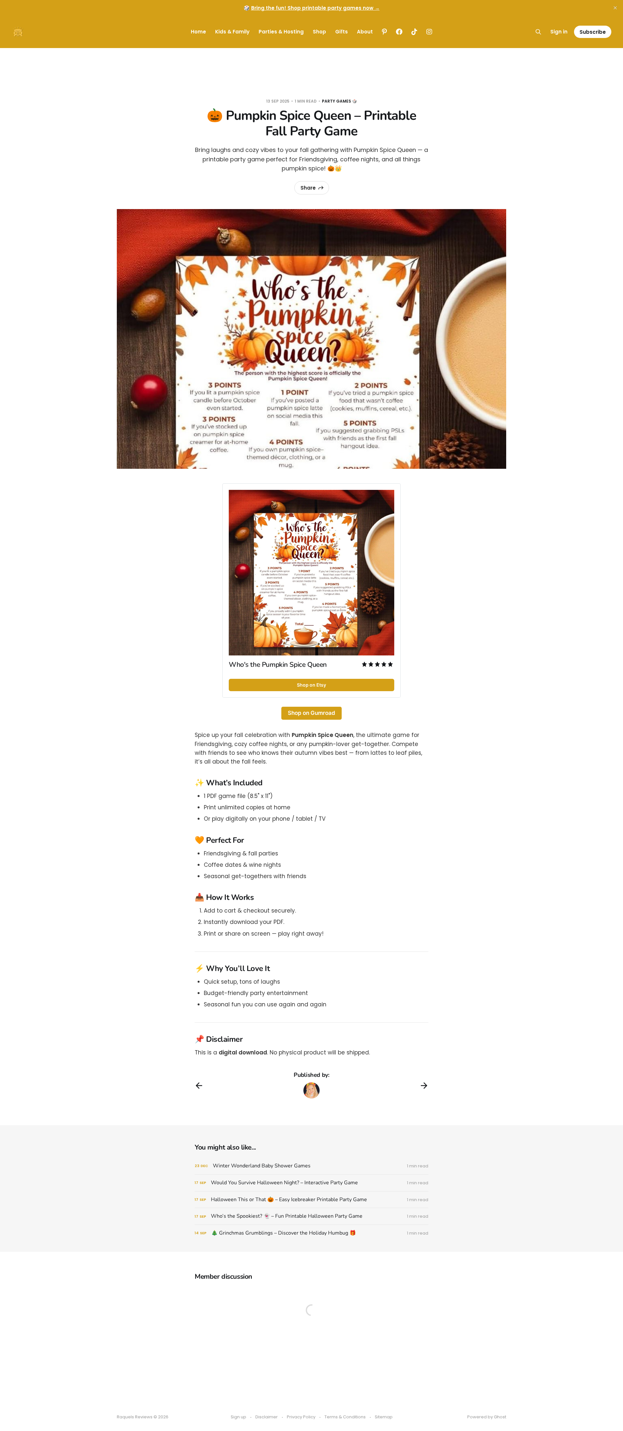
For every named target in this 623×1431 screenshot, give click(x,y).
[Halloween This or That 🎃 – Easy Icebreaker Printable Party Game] (311, 1199)
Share (308, 187)
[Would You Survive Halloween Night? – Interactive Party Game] (311, 1183)
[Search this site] (538, 32)
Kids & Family (232, 31)
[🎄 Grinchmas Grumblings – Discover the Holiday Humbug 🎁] (311, 1233)
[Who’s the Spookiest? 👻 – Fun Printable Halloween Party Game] (311, 1216)
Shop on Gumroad (311, 713)
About (365, 31)
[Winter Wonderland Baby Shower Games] (311, 1166)
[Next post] (424, 1085)
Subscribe (593, 32)
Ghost (500, 1417)
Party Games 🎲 (339, 101)
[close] (615, 8)
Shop (319, 31)
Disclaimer (266, 1417)
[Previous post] (199, 1085)
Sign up (238, 1417)
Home (198, 31)
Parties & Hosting (281, 31)
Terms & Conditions (345, 1417)
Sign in (559, 31)
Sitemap (384, 1417)
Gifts (341, 31)
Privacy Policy (301, 1417)
